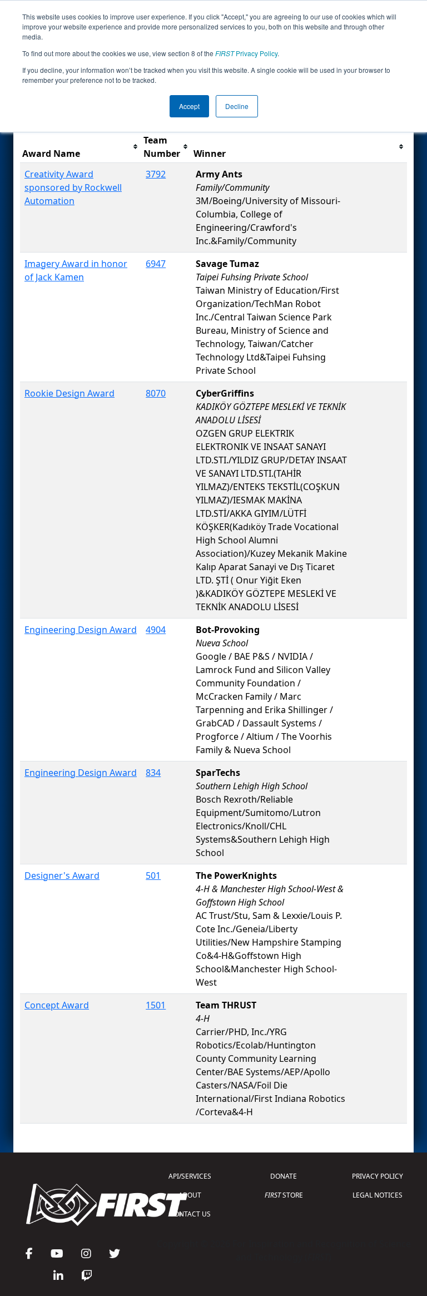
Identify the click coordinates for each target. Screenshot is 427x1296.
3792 (156, 174)
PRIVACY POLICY (377, 1176)
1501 (156, 1005)
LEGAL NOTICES (377, 1195)
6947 (156, 264)
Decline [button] (237, 106)
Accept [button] (189, 106)
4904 (156, 630)
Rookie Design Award (69, 393)
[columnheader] (80, 147)
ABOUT (189, 1195)
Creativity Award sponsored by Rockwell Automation (73, 187)
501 (153, 875)
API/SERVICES (189, 1176)
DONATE (283, 1176)
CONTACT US (190, 1214)
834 (153, 772)
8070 (156, 393)
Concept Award (56, 1005)
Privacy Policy (246, 53)
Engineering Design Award (80, 630)
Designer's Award (62, 875)
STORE (284, 1195)
